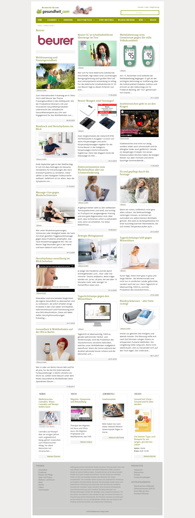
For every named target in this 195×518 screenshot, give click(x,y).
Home (40, 25)
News (141, 20)
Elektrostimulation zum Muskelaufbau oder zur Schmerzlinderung (91, 170)
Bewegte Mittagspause (90, 235)
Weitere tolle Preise (116, 437)
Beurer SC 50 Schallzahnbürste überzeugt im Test (95, 36)
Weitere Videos (86, 442)
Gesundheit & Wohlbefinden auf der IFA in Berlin (54, 331)
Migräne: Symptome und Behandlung (80, 400)
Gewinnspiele (109, 399)
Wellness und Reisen (126, 20)
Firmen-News (49, 25)
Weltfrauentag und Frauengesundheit (46, 59)
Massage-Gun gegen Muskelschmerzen (47, 194)
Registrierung (154, 7)
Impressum (138, 470)
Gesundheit (52, 20)
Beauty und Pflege (84, 20)
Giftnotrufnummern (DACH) (144, 489)
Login (147, 7)
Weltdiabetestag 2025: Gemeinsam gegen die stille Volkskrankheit (135, 37)
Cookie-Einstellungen (142, 477)
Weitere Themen (53, 456)
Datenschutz (139, 472)
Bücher (153, 20)
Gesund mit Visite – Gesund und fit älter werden (143, 402)
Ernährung (68, 20)
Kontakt (140, 7)
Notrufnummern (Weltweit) (144, 486)
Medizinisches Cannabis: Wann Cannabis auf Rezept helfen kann (48, 403)
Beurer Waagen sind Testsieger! (96, 100)
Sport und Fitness (106, 20)
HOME (40, 20)
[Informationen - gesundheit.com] (65, 10)
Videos (41, 487)
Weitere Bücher (150, 456)
